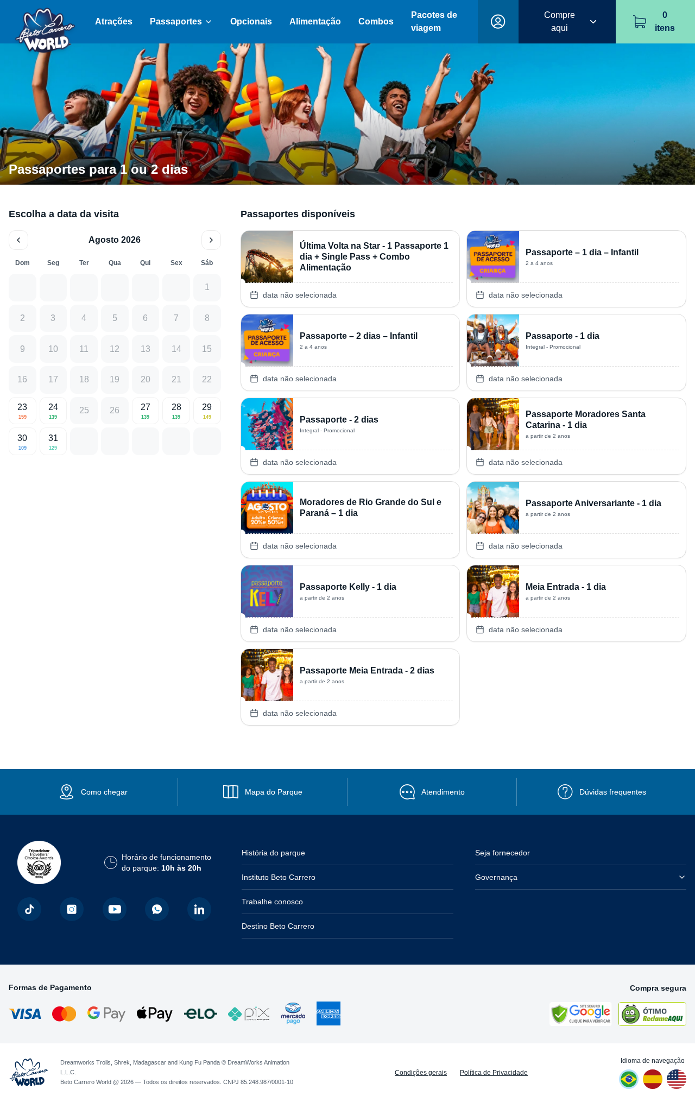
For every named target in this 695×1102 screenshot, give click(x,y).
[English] (676, 1079)
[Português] (629, 1079)
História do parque (273, 852)
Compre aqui (559, 21)
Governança (496, 877)
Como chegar (104, 792)
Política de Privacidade (494, 1072)
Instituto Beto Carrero (278, 877)
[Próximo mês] (211, 240)
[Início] (45, 22)
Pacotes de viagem (434, 21)
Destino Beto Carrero (278, 926)
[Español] (652, 1079)
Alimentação (315, 21)
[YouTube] (115, 909)
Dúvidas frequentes (612, 792)
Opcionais (251, 21)
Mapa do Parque (273, 792)
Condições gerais (421, 1072)
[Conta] (498, 21)
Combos (376, 21)
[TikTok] (29, 909)
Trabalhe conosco (272, 901)
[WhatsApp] (157, 909)
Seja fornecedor (502, 852)
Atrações (113, 21)
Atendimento (443, 792)
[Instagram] (72, 909)
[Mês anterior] (18, 240)
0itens (665, 21)
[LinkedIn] (199, 909)
